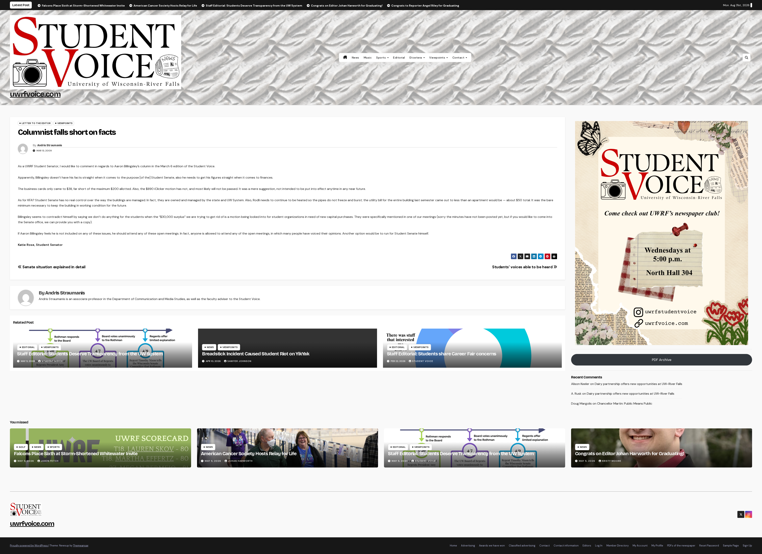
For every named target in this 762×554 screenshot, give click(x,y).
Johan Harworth (240, 461)
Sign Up (747, 545)
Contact (458, 57)
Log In (598, 545)
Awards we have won (492, 545)
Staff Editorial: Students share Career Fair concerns (441, 354)
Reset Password (709, 545)
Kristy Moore (611, 461)
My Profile (657, 545)
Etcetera (416, 57)
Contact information (566, 545)
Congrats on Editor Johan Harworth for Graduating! (629, 453)
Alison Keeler (580, 384)
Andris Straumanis (49, 145)
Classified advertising (522, 545)
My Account (640, 545)
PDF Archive (661, 359)
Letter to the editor (36, 123)
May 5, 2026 (26, 461)
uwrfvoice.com (35, 94)
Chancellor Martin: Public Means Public (624, 403)
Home (453, 545)
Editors (587, 545)
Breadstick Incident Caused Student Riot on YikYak (255, 354)
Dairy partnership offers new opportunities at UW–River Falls (638, 384)
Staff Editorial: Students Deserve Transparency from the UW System (90, 354)
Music (368, 57)
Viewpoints (437, 57)
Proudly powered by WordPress (29, 545)
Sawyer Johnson (239, 361)
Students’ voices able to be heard (522, 266)
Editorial (399, 57)
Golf (22, 447)
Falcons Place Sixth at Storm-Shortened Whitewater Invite (76, 453)
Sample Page (731, 545)
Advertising (468, 545)
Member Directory (617, 545)
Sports (381, 57)
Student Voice (52, 361)
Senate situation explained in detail (53, 266)
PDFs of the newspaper (681, 545)
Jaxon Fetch (50, 461)
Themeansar (80, 545)
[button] (746, 58)
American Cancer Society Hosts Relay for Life (248, 453)
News (355, 57)
